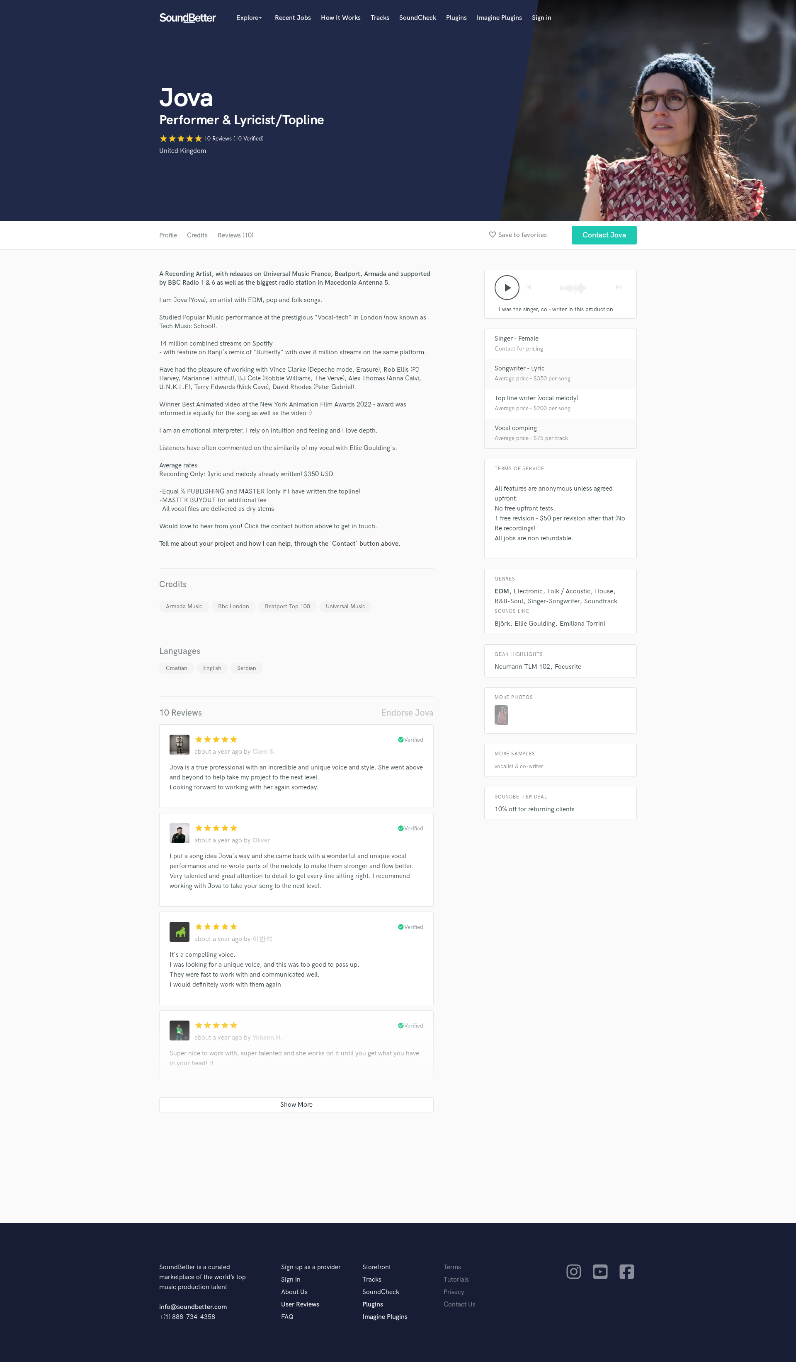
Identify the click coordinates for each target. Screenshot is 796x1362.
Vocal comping (516, 428)
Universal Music (345, 606)
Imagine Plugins (499, 18)
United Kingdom (182, 151)
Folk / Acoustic (568, 591)
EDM (502, 591)
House (604, 591)
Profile (168, 235)
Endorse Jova (407, 713)
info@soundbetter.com (193, 1307)
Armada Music (184, 606)
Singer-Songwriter (554, 601)
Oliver (261, 840)
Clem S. (263, 752)
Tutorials (456, 1280)
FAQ (287, 1317)
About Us (294, 1292)
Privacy (454, 1292)
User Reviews (300, 1305)
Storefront (376, 1267)
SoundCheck (417, 18)
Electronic (528, 591)
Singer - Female (517, 339)
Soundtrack (600, 601)
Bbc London (233, 606)
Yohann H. (267, 1038)
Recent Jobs (293, 18)
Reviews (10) (235, 235)
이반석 (262, 939)
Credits (197, 235)
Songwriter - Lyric (520, 369)
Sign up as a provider (311, 1267)
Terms (452, 1267)
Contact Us (460, 1305)
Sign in (541, 18)
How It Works (341, 18)
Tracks (380, 18)
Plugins (456, 18)
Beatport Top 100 (287, 606)
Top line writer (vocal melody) (536, 398)
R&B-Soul (509, 601)
